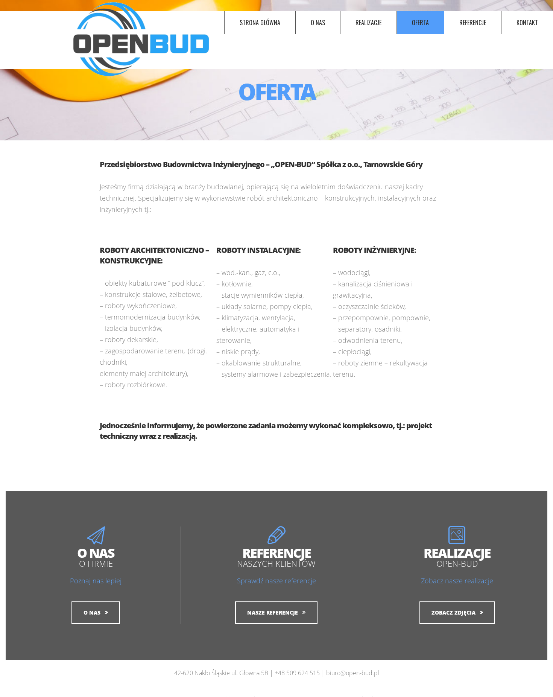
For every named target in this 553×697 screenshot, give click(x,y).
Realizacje (368, 22)
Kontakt (527, 22)
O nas (318, 22)
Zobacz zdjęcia (453, 612)
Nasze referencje (272, 612)
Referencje (472, 22)
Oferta (420, 22)
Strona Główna (260, 22)
